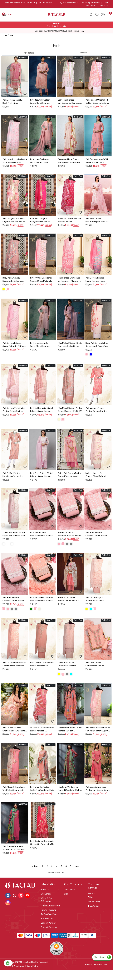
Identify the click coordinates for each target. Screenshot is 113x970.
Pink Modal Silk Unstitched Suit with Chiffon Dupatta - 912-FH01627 (97, 729)
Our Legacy (46, 893)
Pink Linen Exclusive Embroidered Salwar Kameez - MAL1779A (40, 161)
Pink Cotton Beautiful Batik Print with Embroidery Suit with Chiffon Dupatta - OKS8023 (13, 101)
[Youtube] (28, 895)
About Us (45, 889)
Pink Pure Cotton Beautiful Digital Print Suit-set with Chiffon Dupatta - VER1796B (97, 220)
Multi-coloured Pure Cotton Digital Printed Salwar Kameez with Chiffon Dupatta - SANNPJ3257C (95, 475)
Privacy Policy (31, 966)
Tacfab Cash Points (49, 914)
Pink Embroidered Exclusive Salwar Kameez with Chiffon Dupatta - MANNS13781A (96, 534)
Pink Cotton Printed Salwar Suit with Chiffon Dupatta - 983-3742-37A (14, 345)
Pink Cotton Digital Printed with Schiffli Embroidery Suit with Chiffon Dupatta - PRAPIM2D (95, 599)
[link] (91, 14)
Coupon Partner (48, 922)
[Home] (56, 14)
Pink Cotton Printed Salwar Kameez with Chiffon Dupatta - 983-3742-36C (95, 279)
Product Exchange (49, 927)
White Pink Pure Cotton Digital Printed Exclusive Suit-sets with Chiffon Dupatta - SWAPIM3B (14, 534)
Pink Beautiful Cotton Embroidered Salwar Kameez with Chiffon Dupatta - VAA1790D (40, 101)
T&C (82, 30)
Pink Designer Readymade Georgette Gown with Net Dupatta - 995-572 (42, 843)
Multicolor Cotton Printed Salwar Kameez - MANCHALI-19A (42, 729)
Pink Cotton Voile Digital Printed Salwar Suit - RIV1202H (14, 410)
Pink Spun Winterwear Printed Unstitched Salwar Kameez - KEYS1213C (70, 788)
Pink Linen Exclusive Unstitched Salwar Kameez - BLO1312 (15, 729)
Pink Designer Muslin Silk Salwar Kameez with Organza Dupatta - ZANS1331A (96, 161)
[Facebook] (8, 895)
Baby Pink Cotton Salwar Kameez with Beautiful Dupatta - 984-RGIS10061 (97, 345)
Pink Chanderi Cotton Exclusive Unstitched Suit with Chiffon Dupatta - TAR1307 (42, 788)
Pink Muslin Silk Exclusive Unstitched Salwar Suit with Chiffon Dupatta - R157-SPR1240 (14, 788)
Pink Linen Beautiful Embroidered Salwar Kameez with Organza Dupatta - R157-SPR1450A (40, 345)
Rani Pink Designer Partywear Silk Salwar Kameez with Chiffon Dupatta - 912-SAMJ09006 (42, 220)
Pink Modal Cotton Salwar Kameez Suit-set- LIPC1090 (70, 729)
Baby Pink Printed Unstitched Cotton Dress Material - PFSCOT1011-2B (69, 101)
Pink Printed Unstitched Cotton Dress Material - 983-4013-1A (69, 279)
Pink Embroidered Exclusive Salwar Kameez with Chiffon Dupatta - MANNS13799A (41, 534)
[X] (15, 895)
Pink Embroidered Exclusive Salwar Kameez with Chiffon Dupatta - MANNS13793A (69, 534)
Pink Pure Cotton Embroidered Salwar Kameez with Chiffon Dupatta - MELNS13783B (69, 664)
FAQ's (90, 897)
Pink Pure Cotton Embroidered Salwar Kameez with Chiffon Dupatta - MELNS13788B (97, 664)
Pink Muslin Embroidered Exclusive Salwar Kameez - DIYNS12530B (42, 599)
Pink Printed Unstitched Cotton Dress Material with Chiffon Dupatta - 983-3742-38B (41, 279)
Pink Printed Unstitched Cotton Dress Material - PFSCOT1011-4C (96, 101)
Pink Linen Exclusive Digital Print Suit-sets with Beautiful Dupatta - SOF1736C (15, 161)
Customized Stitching (50, 905)
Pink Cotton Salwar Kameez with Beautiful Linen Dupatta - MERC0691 (68, 599)
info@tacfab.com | (94, 2)
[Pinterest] (21, 895)
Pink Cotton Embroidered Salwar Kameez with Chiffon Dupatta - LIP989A (42, 664)
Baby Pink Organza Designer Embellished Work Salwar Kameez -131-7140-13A (15, 279)
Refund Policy (94, 901)
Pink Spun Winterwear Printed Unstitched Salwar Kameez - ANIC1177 (97, 788)
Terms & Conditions (14, 966)
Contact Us (103, 5)
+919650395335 (71, 2)
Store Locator (47, 918)
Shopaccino (101, 964)
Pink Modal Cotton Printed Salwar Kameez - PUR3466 (70, 409)
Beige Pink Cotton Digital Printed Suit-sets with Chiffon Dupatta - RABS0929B (69, 475)
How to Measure (48, 910)
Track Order (93, 906)
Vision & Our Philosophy (46, 899)
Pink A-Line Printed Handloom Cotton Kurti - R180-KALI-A (14, 475)
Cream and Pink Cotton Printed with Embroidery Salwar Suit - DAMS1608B (70, 161)
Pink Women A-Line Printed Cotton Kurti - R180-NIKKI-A (95, 410)
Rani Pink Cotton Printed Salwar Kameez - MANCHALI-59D (69, 220)
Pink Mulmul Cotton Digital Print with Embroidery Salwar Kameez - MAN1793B (70, 345)
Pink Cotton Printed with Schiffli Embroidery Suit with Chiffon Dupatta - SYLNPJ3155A (14, 664)
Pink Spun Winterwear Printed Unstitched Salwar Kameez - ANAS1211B (15, 848)
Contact (91, 893)
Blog (66, 893)
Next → (78, 866)
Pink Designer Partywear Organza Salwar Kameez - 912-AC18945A (14, 220)
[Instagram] (8, 902)
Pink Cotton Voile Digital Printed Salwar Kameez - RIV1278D (41, 410)
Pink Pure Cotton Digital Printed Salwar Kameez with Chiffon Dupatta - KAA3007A (41, 475)
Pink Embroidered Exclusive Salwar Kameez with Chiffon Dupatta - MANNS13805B (14, 599)
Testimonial (69, 889)
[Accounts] (103, 14)
